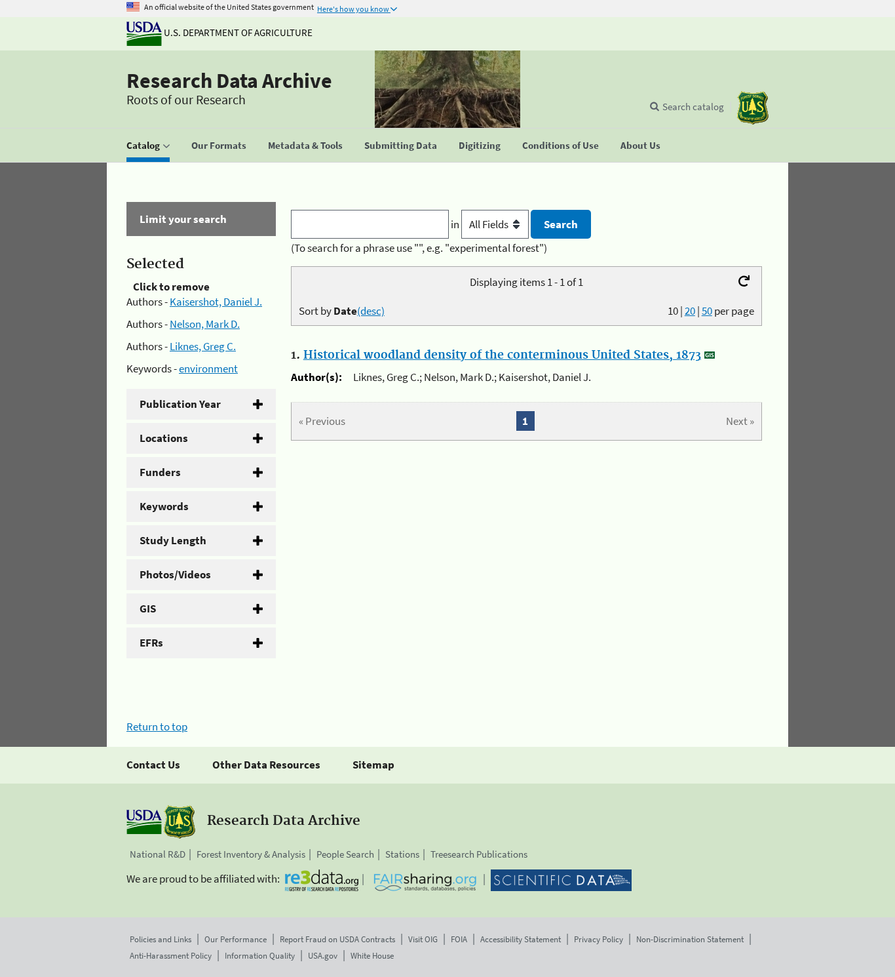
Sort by (342, 311)
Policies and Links (160, 939)
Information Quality (260, 955)
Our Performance (235, 939)
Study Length (173, 540)
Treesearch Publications (478, 854)
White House (372, 955)
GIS (148, 608)
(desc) (371, 311)
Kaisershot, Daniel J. (216, 301)
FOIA (459, 939)
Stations (402, 854)
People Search (345, 854)
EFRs (151, 642)
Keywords (164, 506)
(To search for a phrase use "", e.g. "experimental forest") (419, 248)
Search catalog (693, 106)
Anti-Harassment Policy (171, 955)
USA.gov (322, 955)
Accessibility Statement (520, 939)
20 (690, 311)
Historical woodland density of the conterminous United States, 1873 (502, 355)
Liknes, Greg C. (203, 346)
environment (208, 368)
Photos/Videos (175, 574)
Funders (160, 472)
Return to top (156, 726)
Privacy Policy (598, 939)
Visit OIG (423, 939)
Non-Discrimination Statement (690, 939)
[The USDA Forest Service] (753, 108)
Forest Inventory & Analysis (251, 854)
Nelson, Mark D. (205, 324)
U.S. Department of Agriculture (237, 32)
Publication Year (180, 404)
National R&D (157, 854)
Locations (164, 438)
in (456, 224)
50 (707, 311)
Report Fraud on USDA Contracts (337, 939)
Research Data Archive (229, 81)
